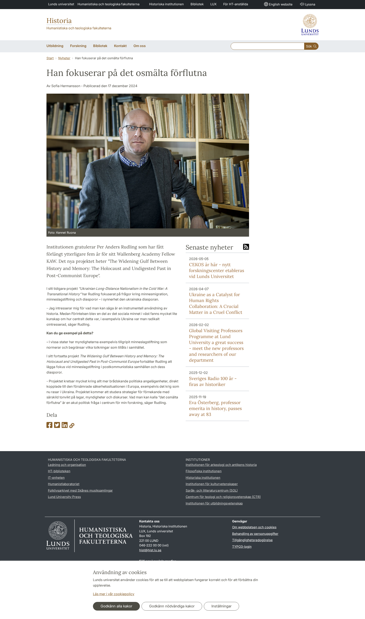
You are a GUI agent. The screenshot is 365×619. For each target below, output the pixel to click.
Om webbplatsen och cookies (254, 527)
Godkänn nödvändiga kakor (172, 606)
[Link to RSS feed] (246, 247)
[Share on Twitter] (57, 426)
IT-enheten (56, 478)
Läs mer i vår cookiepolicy (113, 594)
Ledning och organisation (67, 465)
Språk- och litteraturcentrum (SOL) (212, 490)
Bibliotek (197, 4)
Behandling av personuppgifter (255, 534)
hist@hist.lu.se (150, 550)
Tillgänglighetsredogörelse (252, 540)
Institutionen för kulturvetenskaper (212, 484)
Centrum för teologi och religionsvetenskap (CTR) (223, 497)
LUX (213, 4)
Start (50, 58)
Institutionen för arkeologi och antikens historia (221, 465)
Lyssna (310, 4)
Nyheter (64, 58)
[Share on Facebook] (49, 426)
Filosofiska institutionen (204, 471)
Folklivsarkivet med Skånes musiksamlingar (80, 490)
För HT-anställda (235, 4)
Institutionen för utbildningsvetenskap (214, 503)
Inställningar (221, 606)
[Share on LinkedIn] (65, 426)
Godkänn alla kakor (116, 606)
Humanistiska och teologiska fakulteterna (108, 4)
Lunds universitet (61, 4)
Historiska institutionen (166, 4)
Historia (59, 20)
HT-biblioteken (59, 471)
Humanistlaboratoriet (63, 484)
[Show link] (71, 426)
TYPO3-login (242, 547)
